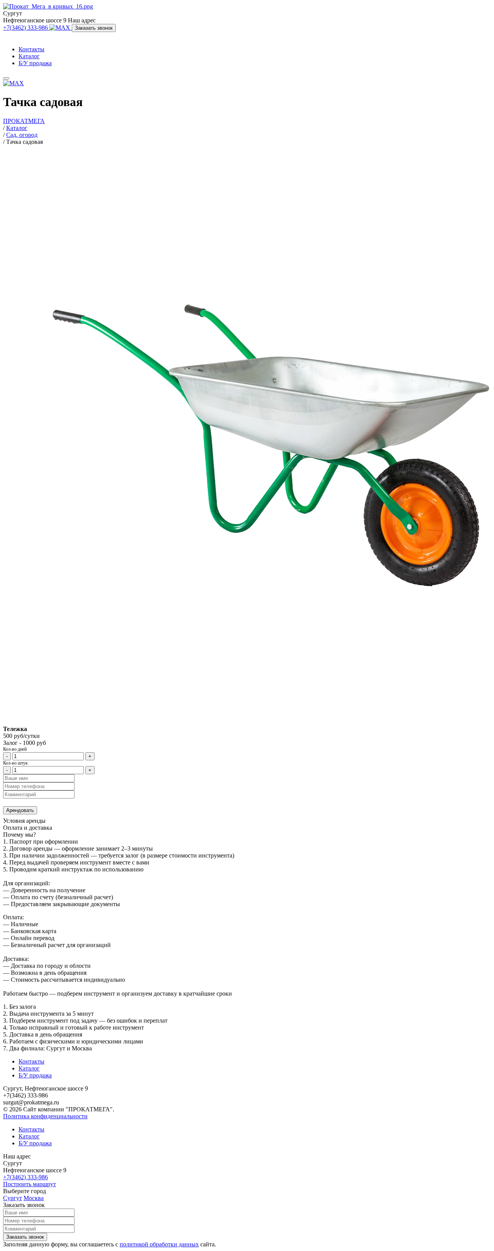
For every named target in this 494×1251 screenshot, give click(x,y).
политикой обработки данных (159, 1244)
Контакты (31, 49)
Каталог (29, 56)
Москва (34, 1198)
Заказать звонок (94, 28)
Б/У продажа (35, 63)
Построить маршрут (29, 1184)
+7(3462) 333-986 (26, 27)
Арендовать (20, 810)
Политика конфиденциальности (45, 1116)
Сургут (12, 1198)
